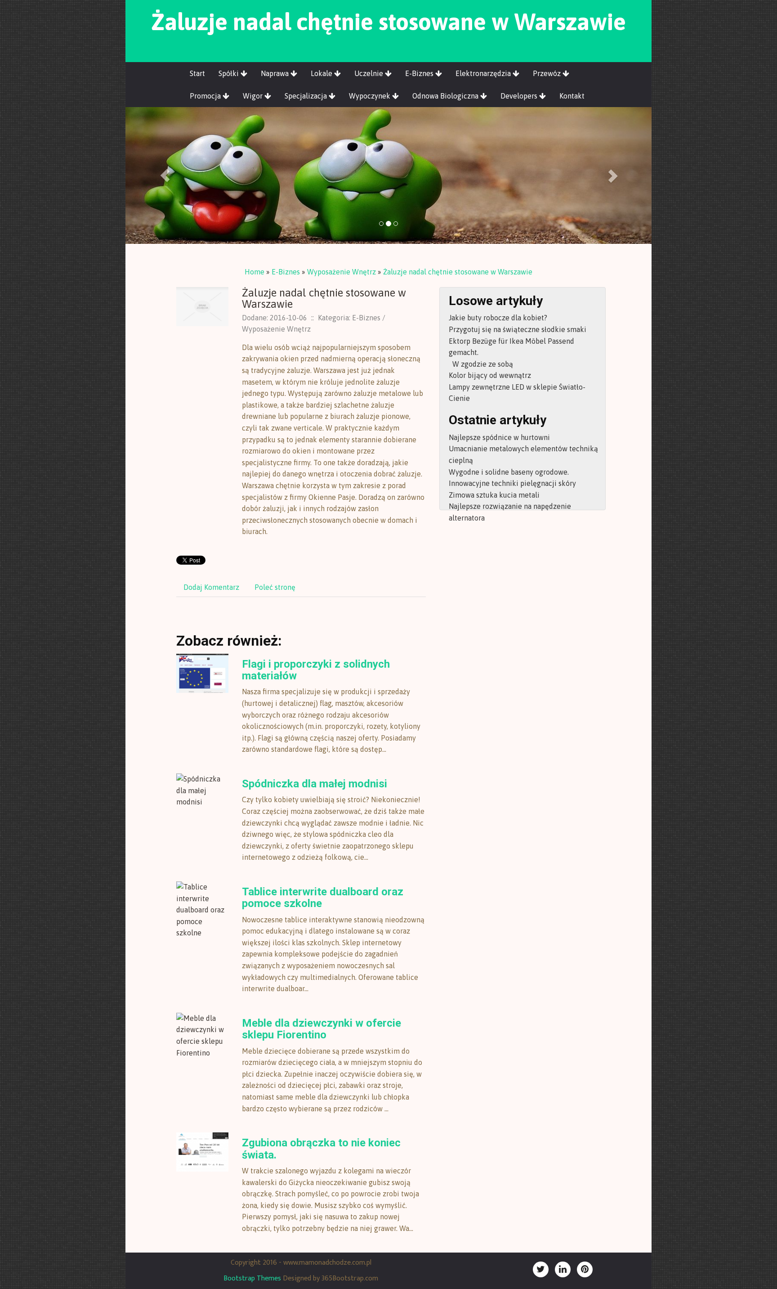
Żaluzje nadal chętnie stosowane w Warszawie (457, 272)
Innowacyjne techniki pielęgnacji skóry (512, 483)
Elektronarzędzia (484, 73)
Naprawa (275, 73)
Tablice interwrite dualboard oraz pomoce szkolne (322, 897)
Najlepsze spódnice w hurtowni (499, 437)
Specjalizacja (307, 96)
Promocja (206, 96)
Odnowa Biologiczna (446, 96)
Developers (519, 96)
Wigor (253, 96)
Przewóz (548, 73)
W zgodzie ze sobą (481, 364)
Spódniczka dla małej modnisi (314, 783)
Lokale (322, 73)
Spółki (230, 73)
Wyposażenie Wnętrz (341, 272)
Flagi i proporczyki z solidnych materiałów (316, 670)
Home (254, 272)
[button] (165, 175)
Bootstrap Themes (252, 1278)
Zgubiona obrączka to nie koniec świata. (321, 1148)
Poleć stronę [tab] (275, 587)
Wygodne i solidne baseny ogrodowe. (509, 472)
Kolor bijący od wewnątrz (490, 375)
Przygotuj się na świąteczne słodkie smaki (517, 329)
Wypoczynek (370, 96)
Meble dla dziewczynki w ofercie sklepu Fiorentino (321, 1029)
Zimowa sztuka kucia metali (494, 495)
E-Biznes (420, 73)
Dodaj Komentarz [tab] (211, 587)
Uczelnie (369, 73)
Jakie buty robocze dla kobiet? (498, 318)
